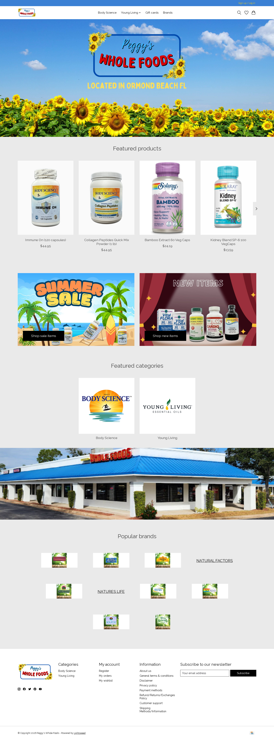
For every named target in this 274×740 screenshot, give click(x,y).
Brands (168, 12)
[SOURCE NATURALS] (111, 622)
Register (104, 670)
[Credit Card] (252, 733)
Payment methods (151, 690)
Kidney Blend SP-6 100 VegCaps (228, 242)
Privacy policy (148, 685)
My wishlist (106, 680)
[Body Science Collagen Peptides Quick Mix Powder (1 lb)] (106, 198)
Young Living (167, 438)
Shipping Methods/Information (153, 709)
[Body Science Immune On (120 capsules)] (45, 198)
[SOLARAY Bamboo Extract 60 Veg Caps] (167, 198)
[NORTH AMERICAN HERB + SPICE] (158, 591)
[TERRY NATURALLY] (163, 622)
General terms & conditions (156, 675)
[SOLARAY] (210, 591)
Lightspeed (80, 733)
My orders (105, 675)
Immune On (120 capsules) (45, 240)
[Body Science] (59, 561)
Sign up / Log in (246, 3)
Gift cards (152, 12)
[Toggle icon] (239, 12)
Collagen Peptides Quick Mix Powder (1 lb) (106, 242)
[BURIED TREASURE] (111, 561)
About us (145, 670)
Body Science (107, 12)
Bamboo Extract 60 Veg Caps (167, 240)
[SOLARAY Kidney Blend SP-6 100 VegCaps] (228, 198)
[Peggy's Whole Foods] (27, 12)
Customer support (151, 703)
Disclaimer (146, 680)
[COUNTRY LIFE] (163, 561)
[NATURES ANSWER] (64, 591)
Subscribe (243, 673)
